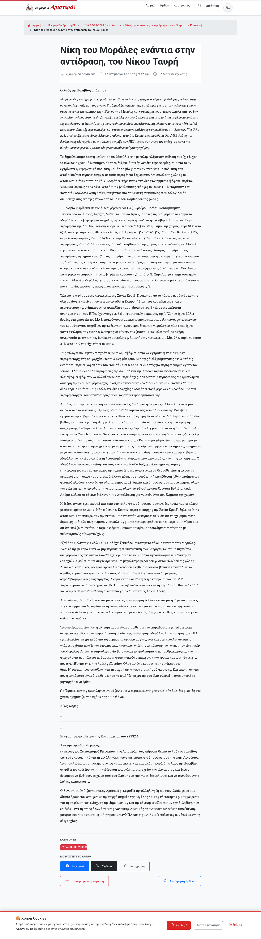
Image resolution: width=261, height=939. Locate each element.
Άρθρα (164, 5)
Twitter (107, 867)
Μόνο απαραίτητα (208, 925)
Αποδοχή (181, 926)
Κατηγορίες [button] (182, 5)
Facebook (77, 867)
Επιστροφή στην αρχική (87, 881)
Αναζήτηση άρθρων (182, 881)
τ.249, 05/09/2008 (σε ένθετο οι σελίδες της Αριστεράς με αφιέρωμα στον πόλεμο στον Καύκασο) (142, 25)
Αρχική (151, 5)
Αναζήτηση (211, 6)
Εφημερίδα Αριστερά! (61, 25)
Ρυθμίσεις (235, 925)
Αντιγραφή (137, 867)
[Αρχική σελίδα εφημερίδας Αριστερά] (51, 7)
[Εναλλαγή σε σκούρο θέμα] (228, 7)
